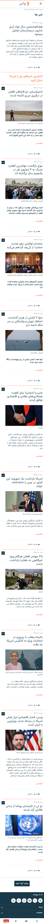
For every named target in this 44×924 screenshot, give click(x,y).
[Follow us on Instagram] (24, 900)
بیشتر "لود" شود (22, 883)
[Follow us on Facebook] (40, 900)
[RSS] (13, 900)
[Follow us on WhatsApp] (19, 900)
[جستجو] (36, 921)
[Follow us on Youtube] (29, 900)
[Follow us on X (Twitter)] (35, 900)
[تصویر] (26, 921)
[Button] (34, 67)
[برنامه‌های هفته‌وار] (15, 921)
